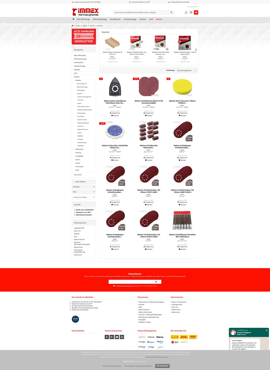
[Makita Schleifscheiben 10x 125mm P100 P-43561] (148, 176)
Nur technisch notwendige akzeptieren (139, 366)
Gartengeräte (81, 90)
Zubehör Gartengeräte (84, 97)
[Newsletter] (84, 37)
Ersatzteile (80, 116)
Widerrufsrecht (79, 239)
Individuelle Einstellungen (112, 366)
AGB (75, 237)
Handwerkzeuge (79, 66)
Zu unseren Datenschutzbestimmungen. (157, 357)
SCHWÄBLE (79, 156)
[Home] (73, 19)
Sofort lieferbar (80, 182)
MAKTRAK (80, 146)
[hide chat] (266, 330)
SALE (75, 73)
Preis (74, 192)
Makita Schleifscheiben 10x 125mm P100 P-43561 (148, 191)
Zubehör (77, 70)
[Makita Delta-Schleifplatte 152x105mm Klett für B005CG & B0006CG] (115, 87)
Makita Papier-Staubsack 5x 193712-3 (112, 53)
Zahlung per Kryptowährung (79, 251)
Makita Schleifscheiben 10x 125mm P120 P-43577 (136, 53)
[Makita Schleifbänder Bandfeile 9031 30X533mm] (182, 220)
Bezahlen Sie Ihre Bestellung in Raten (85, 308)
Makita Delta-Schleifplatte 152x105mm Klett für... (115, 102)
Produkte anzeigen (80, 197)
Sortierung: (170, 70)
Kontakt (76, 234)
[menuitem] (192, 6)
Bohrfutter (80, 126)
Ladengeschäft (79, 228)
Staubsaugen (81, 113)
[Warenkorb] (196, 12)
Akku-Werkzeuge (80, 55)
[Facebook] (107, 337)
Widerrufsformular (145, 312)
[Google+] (112, 337)
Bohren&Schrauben (83, 106)
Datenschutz (78, 247)
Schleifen (80, 100)
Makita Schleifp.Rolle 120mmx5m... (149, 146)
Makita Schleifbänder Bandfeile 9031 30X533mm (182, 236)
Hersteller (76, 187)
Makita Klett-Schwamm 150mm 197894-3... (182, 102)
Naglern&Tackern (82, 129)
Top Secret (77, 175)
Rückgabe (142, 320)
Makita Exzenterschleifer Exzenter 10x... (160, 53)
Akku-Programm (82, 84)
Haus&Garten (78, 62)
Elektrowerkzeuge (80, 59)
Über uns (77, 231)
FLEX (77, 170)
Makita (78, 80)
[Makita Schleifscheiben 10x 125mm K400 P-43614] (182, 176)
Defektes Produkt (145, 322)
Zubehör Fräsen (82, 120)
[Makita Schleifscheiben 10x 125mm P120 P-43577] (137, 42)
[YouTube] (117, 337)
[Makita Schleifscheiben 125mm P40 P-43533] (185, 42)
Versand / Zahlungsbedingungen (82, 243)
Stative (79, 133)
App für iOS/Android (179, 302)
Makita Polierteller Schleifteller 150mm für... (115, 146)
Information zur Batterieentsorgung (151, 302)
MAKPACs (80, 136)
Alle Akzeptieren (162, 366)
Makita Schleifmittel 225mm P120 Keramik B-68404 (149, 102)
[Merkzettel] (191, 12)
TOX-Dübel (79, 167)
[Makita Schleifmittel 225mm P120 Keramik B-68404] (148, 87)
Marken (77, 77)
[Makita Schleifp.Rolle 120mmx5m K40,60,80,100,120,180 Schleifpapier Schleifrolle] (148, 131)
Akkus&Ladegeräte (83, 123)
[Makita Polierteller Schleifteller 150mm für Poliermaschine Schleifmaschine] (115, 131)
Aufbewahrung (81, 142)
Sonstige (80, 139)
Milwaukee (79, 149)
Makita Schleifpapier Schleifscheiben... (182, 146)
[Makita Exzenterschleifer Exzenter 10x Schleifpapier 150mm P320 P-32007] (161, 42)
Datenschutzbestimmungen (126, 286)
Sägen (79, 103)
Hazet (77, 163)
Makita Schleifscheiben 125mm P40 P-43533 (185, 53)
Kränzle (78, 153)
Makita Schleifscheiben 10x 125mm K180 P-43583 (148, 236)
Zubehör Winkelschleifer (84, 110)
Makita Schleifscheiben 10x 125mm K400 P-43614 (182, 191)
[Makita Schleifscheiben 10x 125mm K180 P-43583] (148, 220)
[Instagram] (122, 337)
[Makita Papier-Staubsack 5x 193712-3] (112, 42)
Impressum (78, 255)
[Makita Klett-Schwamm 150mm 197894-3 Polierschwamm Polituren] (182, 87)
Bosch (77, 160)
